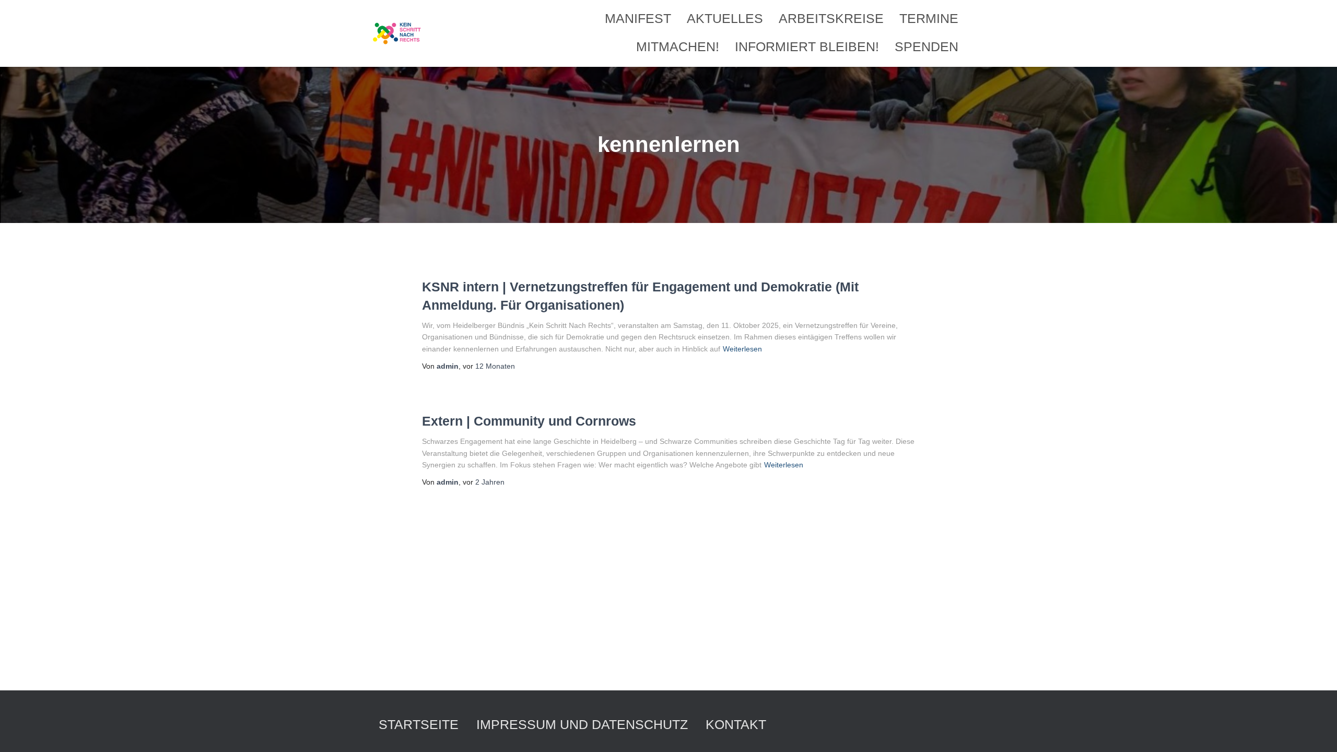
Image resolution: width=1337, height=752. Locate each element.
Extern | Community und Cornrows (529, 421)
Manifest (638, 18)
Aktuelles (725, 18)
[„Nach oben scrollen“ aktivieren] (1316, 731)
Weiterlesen (742, 349)
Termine (928, 18)
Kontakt (736, 724)
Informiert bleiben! (807, 46)
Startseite (419, 724)
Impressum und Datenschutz (582, 724)
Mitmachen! (677, 46)
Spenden (926, 46)
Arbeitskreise (831, 18)
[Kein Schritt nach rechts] (397, 33)
